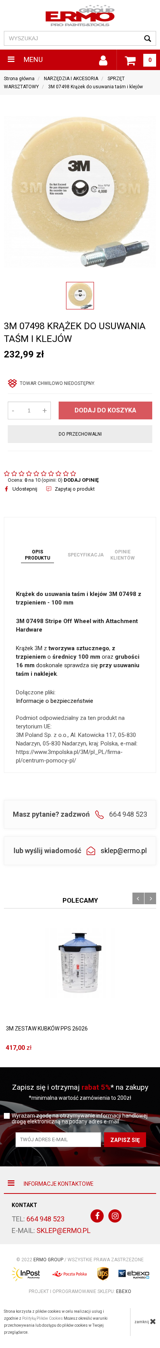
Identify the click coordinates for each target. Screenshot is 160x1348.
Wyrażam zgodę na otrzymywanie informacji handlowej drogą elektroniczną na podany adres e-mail (80, 1119)
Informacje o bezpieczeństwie (54, 700)
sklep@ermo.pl (124, 851)
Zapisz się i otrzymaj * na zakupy (80, 1087)
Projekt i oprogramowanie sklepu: (80, 1291)
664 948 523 (45, 1219)
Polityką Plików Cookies (42, 1318)
